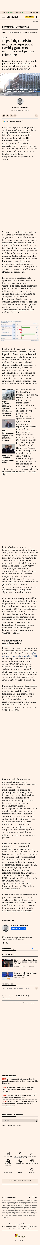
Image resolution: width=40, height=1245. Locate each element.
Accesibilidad (33, 1226)
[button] (20, 84)
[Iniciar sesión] (36, 17)
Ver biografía (16, 928)
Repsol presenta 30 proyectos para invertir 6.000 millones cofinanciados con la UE (8, 435)
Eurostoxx (11, 1125)
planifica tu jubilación (8, 1164)
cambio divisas (20, 1163)
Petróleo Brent (34, 12)
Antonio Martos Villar (21, 966)
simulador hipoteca (20, 1156)
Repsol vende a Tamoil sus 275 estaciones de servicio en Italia (25, 962)
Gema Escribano (19, 978)
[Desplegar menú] (3, 17)
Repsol (27, 988)
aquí (32, 1003)
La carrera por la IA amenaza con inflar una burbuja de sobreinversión (19, 1096)
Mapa (10, 1228)
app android (32, 1172)
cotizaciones (8, 1172)
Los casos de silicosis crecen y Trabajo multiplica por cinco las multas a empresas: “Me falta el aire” (20, 1081)
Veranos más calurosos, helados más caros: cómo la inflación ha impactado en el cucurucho (18, 1089)
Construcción (32, 32)
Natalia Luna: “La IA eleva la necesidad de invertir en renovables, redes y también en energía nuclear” (20, 1104)
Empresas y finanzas (15, 27)
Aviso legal (18, 1224)
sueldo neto (32, 1156)
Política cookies (25, 1224)
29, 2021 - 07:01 (22, 110)
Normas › (35, 949)
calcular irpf (8, 1156)
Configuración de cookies (9, 1226)
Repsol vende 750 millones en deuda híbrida (25, 974)
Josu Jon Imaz (7, 988)
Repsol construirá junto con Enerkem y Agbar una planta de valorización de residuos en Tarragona (8, 408)
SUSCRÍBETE (29, 17)
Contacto (11, 1224)
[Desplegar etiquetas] (36, 988)
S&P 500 (18, 12)
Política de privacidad (23, 1226)
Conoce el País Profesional (20, 1181)
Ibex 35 (5, 12)
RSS (14, 1228)
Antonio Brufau (18, 988)
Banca (4, 32)
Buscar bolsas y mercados (12, 1115)
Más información (6, 998)
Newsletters (19, 1228)
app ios (20, 1172)
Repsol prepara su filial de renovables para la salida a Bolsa (8, 459)
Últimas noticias (9, 1075)
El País (35, 21)
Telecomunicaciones (14, 32)
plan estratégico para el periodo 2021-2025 (19, 654)
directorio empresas (32, 1163)
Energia (24, 32)
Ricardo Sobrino (20, 107)
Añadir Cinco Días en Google (13, 121)
